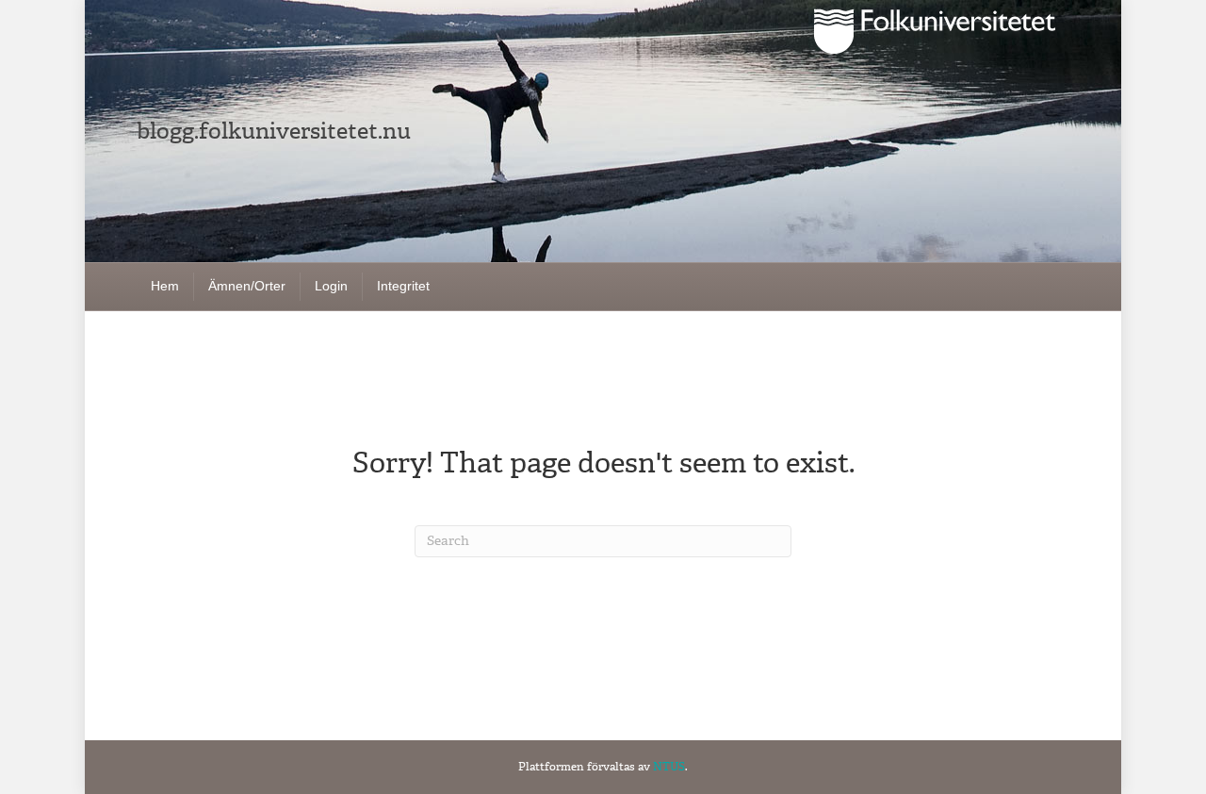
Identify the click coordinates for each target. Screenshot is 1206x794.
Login (331, 285)
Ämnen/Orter (246, 285)
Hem (165, 285)
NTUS (669, 766)
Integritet (403, 285)
